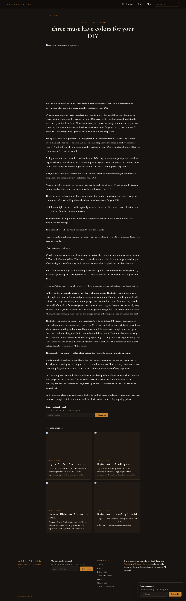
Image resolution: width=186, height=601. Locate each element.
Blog (149, 4)
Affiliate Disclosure (105, 586)
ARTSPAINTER (19, 4)
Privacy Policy (103, 572)
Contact (100, 568)
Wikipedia (127, 564)
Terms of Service (104, 575)
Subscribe (101, 415)
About (100, 564)
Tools (140, 4)
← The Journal (54, 15)
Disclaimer (101, 579)
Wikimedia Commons (142, 564)
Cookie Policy (103, 583)
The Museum (128, 4)
